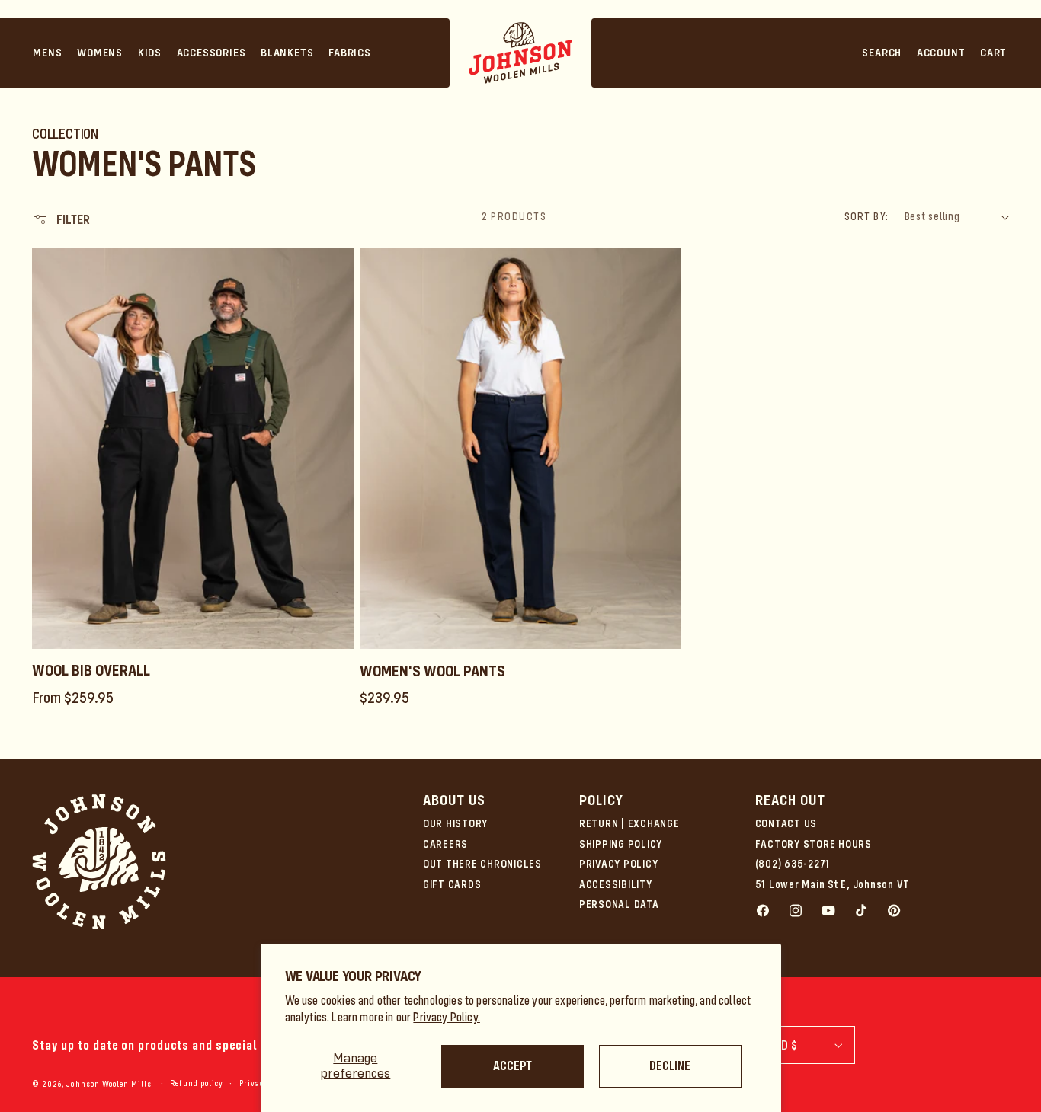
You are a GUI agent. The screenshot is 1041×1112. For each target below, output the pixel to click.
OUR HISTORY (455, 823)
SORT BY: (866, 216)
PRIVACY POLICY (618, 864)
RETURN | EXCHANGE (629, 823)
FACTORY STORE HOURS (813, 844)
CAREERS (445, 844)
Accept (512, 1066)
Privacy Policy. (446, 1017)
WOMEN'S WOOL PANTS (432, 671)
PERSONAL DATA (619, 904)
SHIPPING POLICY (620, 844)
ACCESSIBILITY (615, 884)
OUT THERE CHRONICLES (482, 864)
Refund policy (196, 1083)
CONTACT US (786, 823)
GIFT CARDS (452, 884)
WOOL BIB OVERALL (91, 670)
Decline (669, 1066)
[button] (48, 53)
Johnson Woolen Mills (109, 1084)
